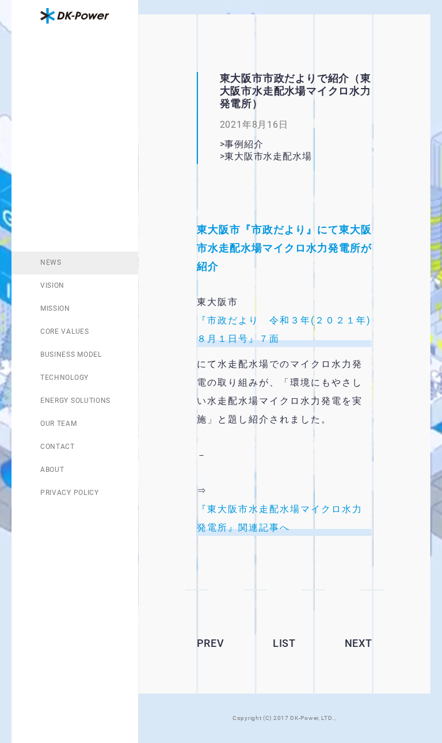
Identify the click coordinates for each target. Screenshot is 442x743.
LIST (284, 643)
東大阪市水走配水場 (282, 156)
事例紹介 (243, 144)
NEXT (358, 643)
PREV (210, 643)
